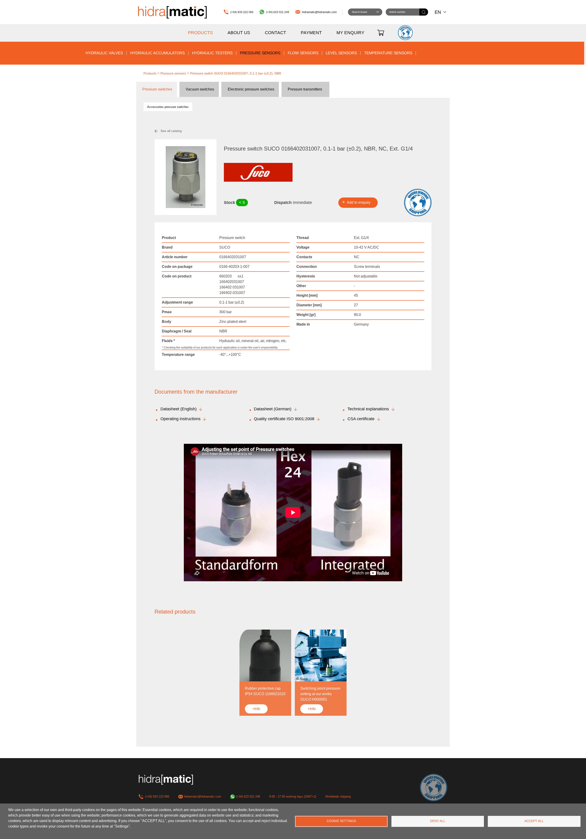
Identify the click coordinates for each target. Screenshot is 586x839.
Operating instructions (180, 419)
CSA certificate (360, 419)
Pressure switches (157, 89)
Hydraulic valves (104, 53)
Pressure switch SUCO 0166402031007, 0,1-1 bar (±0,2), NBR (235, 73)
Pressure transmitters (305, 89)
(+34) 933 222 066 (241, 12)
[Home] (172, 12)
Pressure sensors (260, 53)
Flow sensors (303, 53)
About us (239, 32)
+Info (256, 709)
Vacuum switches (200, 89)
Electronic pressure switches (251, 89)
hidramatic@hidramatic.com (319, 12)
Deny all (437, 821)
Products (200, 32)
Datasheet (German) (272, 409)
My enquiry (350, 32)
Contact (275, 32)
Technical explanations (368, 409)
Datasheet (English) (178, 409)
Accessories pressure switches (168, 107)
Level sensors (341, 53)
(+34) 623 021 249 (277, 12)
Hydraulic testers (212, 53)
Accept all (534, 821)
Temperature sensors (388, 53)
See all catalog (171, 131)
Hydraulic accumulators (157, 53)
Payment (311, 32)
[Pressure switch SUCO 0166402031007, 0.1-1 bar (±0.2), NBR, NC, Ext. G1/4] (186, 177)
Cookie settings (341, 821)
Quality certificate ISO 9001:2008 (284, 419)
